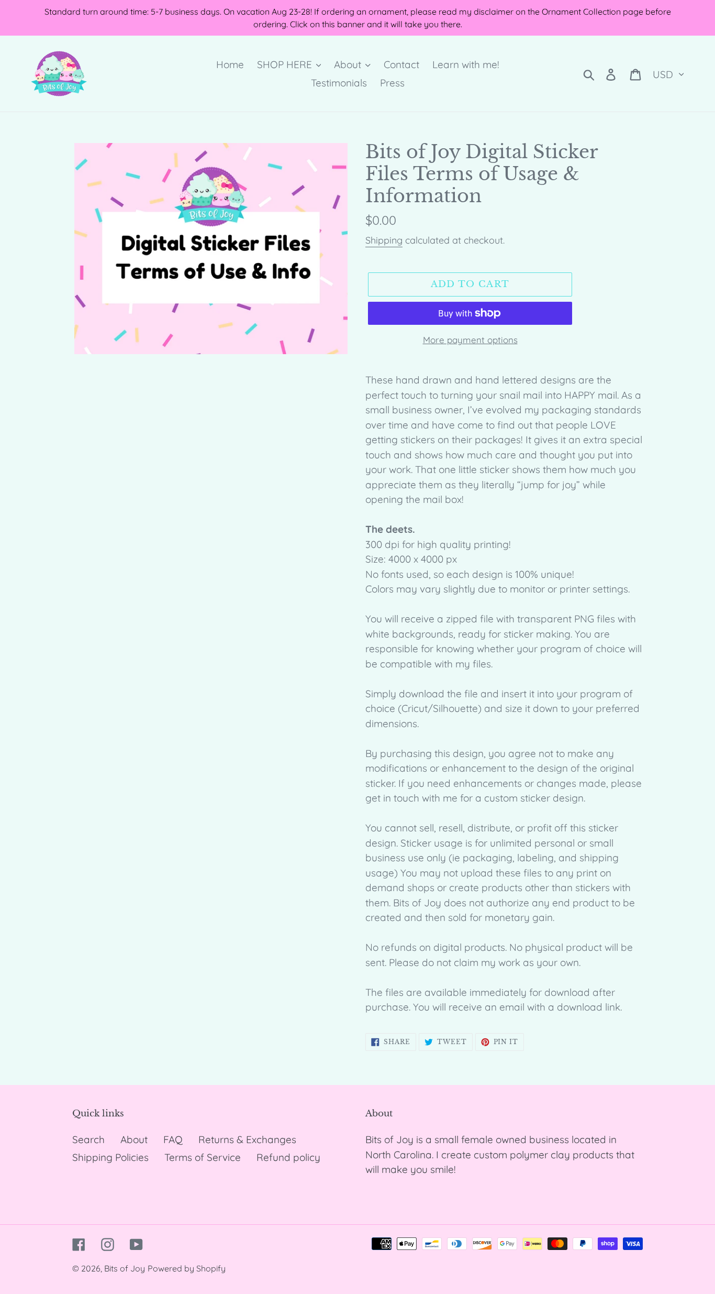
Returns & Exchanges (247, 1139)
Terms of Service (202, 1157)
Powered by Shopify (187, 1268)
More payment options (470, 339)
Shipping (384, 240)
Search (88, 1139)
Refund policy (288, 1157)
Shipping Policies (110, 1157)
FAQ (173, 1139)
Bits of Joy (124, 1268)
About (134, 1139)
